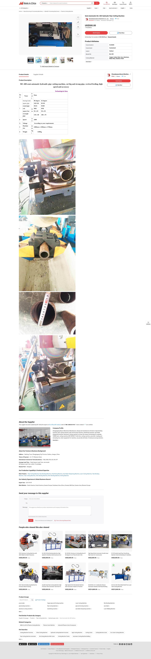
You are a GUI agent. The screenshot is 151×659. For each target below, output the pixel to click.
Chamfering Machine (57, 474)
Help (104, 8)
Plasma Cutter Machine (49, 625)
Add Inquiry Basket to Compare (50, 66)
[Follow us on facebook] (120, 644)
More (20, 639)
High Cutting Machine (77, 632)
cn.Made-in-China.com (90, 650)
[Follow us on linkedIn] (131, 644)
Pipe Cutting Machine (33, 474)
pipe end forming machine (82, 606)
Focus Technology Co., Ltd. (64, 653)
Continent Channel (94, 648)
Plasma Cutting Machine (67, 11)
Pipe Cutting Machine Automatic (28, 636)
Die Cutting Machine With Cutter (47, 636)
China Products (51, 648)
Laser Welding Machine (109, 608)
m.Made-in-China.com (79, 650)
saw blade (106, 606)
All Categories (24, 8)
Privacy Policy (100, 653)
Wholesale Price (84, 648)
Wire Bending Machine (54, 475)
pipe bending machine (24, 606)
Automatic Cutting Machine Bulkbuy (81, 636)
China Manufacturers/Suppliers (63, 648)
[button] (92, 3)
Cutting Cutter (88, 632)
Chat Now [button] (121, 33)
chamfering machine (52, 608)
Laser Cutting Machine (86, 474)
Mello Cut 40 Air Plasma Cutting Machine (30, 625)
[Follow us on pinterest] (129, 644)
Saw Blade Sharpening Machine (71, 474)
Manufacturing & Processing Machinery (33, 11)
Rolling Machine (64, 475)
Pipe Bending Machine (45, 474)
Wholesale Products (75, 648)
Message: (25, 507)
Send (31, 520)
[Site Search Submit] (97, 3)
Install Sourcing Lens (58, 644)
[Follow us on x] (122, 644)
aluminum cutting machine (25, 608)
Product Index (102, 648)
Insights (108, 648)
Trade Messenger (44, 644)
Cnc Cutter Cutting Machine (117, 632)
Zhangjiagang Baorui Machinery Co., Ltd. (99, 18)
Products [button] (44, 3)
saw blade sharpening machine (83, 608)
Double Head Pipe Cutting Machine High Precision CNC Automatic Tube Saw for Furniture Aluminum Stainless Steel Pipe (51, 586)
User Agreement (84, 653)
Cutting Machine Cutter (101, 632)
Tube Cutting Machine (29, 475)
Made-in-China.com (69, 650)
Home (20, 11)
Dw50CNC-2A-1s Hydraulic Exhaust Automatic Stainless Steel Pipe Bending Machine (97, 586)
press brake (22, 603)
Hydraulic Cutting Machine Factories (59, 632)
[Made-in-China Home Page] (27, 3)
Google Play (32, 644)
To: (27, 503)
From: (26, 499)
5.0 (114, 76)
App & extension (113, 8)
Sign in (130, 4)
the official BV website (55, 424)
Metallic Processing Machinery (52, 11)
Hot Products (43, 648)
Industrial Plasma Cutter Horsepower (67, 625)
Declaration (92, 653)
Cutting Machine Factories (26, 632)
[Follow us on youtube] (127, 644)
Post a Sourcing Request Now (62, 520)
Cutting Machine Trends (64, 636)
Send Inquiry (96, 33)
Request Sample (112, 37)
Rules (131, 8)
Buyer (96, 8)
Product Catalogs (41, 600)
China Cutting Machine (41, 632)
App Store (23, 644)
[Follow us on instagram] (124, 644)
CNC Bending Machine (42, 475)
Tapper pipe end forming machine (55, 603)
